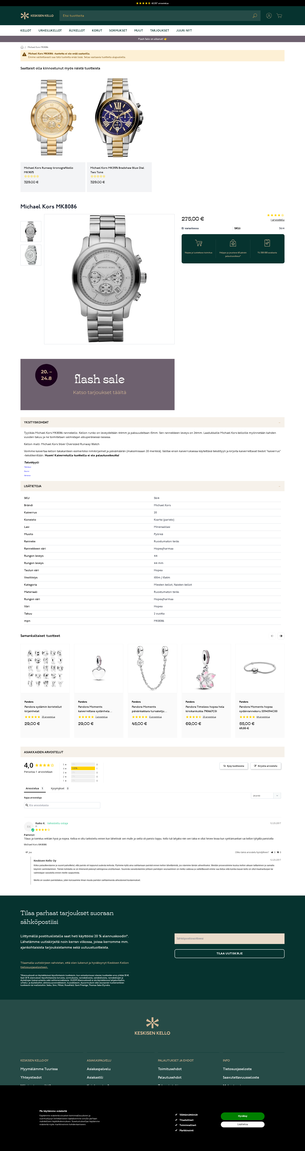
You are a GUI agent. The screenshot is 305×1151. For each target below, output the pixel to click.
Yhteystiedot (31, 1077)
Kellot (25, 30)
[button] (281, 636)
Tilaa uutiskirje (230, 953)
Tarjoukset (159, 30)
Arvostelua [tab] (32, 788)
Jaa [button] (30, 852)
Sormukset (118, 30)
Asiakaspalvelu (99, 1069)
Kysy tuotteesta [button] (235, 765)
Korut (97, 30)
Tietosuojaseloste (237, 1069)
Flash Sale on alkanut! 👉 (152, 39)
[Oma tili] (269, 15)
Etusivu (21, 47)
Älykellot (77, 30)
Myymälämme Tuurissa (39, 1069)
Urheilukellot (50, 30)
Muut (138, 30)
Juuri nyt (184, 30)
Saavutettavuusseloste (241, 1077)
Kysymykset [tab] (57, 788)
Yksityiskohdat (36, 422)
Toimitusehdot (170, 1069)
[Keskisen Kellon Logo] (37, 16)
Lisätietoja (32, 486)
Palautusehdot (169, 1077)
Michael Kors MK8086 (38, 47)
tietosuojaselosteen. (34, 967)
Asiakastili (95, 1077)
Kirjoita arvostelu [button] (267, 765)
